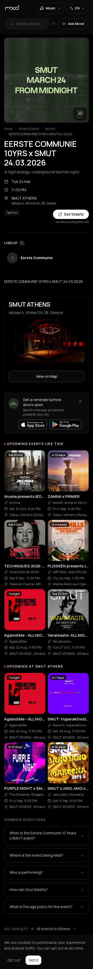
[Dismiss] (80, 401)
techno (50, 129)
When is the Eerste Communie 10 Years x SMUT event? (46, 835)
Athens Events (29, 129)
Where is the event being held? (46, 855)
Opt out (13, 960)
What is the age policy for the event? (46, 907)
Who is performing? (46, 872)
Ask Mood (76, 23)
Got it (33, 960)
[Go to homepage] (12, 8)
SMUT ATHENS (23, 198)
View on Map (46, 376)
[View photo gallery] (46, 80)
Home (8, 129)
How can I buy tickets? (46, 889)
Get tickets (74, 214)
